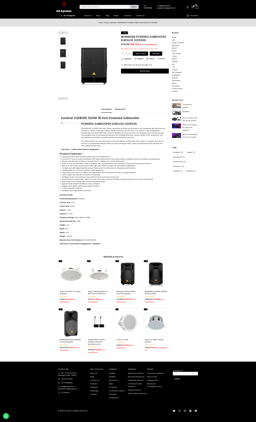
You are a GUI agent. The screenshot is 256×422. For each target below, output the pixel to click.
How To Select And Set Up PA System (189, 119)
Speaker (112, 373)
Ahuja (174, 37)
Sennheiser (176, 80)
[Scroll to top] (251, 411)
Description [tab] (106, 109)
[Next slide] (63, 98)
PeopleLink (176, 75)
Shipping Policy (152, 380)
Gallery (191, 152)
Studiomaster (177, 89)
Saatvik (175, 78)
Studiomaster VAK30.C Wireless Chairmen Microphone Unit (97, 342)
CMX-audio (176, 53)
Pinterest (93, 384)
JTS (173, 67)
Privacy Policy (152, 377)
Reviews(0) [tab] (120, 109)
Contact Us (140, 16)
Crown (174, 56)
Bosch (174, 51)
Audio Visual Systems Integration (85, 149)
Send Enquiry (145, 71)
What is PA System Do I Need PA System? (189, 127)
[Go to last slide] (63, 32)
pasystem (178, 166)
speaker (177, 171)
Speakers (186, 111)
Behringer (175, 45)
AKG (173, 40)
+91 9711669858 (66, 383)
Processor (113, 394)
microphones (179, 162)
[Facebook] (196, 411)
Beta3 (174, 48)
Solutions (127, 16)
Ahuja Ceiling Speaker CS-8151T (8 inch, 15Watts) (98, 292)
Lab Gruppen (177, 72)
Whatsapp (94, 391)
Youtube (93, 394)
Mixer (111, 384)
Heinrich (175, 62)
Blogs (92, 377)
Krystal (174, 70)
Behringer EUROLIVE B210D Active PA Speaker (126, 292)
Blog (107, 16)
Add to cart (140, 54)
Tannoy (175, 91)
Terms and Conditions (155, 373)
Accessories (113, 398)
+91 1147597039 (67, 379)
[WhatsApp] (179, 411)
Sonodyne (176, 86)
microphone (179, 157)
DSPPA (174, 59)
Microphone (113, 380)
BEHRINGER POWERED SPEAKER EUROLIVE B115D (156, 292)
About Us (87, 16)
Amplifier (112, 377)
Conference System (187, 106)
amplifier (178, 152)
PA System (65, 392)
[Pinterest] (190, 411)
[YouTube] (174, 411)
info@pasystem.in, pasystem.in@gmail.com (67, 387)
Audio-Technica (178, 43)
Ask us (151, 59)
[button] (63, 41)
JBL (173, 64)
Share (162, 59)
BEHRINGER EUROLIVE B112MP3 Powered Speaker (70, 341)
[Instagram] (185, 411)
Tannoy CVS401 (122, 340)
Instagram (94, 387)
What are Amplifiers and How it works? (190, 135)
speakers (191, 171)
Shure (174, 83)
